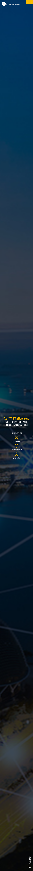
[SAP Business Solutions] (11, 4)
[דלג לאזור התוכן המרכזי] (30, 867)
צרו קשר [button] (29, 2)
